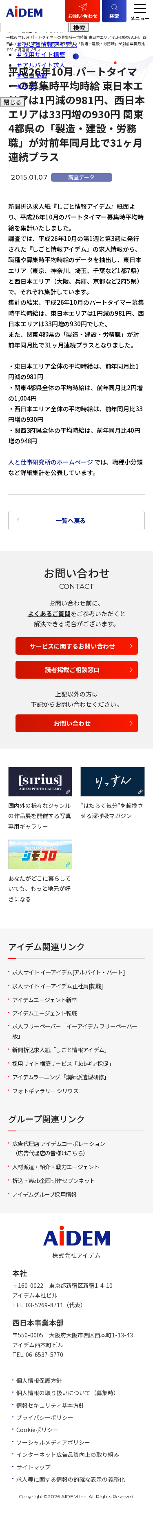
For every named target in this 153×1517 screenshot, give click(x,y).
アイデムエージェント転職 (44, 1013)
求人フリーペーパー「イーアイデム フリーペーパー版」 (74, 1031)
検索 (79, 27)
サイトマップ (33, 1467)
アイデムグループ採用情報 (44, 1194)
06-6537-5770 (44, 1354)
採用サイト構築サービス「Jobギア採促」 (63, 1063)
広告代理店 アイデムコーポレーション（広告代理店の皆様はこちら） (58, 1148)
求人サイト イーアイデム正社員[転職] (57, 986)
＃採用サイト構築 (40, 54)
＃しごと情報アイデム (46, 44)
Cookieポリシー (37, 1430)
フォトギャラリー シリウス (45, 1091)
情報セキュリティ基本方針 (50, 1405)
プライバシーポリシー (44, 1417)
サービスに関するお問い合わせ (72, 646)
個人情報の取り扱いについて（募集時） (67, 1393)
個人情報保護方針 (39, 1380)
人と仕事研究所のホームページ (50, 462)
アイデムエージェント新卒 (44, 1000)
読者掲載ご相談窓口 (72, 669)
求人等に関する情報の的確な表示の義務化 (70, 1479)
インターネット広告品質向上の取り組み (67, 1454)
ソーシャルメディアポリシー (53, 1442)
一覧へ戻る (70, 520)
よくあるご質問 (49, 613)
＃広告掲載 (31, 75)
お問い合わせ (83, 15)
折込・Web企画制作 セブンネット (53, 1180)
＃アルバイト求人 (40, 65)
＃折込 (25, 85)
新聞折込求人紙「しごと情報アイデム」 (60, 1050)
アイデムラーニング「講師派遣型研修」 (60, 1077)
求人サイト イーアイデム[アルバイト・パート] (68, 972)
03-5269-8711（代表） (56, 1305)
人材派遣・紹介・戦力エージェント (55, 1167)
